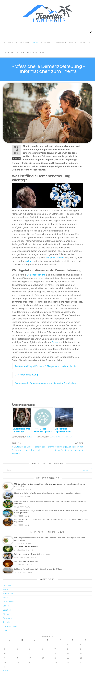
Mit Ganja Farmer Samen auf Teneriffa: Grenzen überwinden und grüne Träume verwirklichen (49, 485)
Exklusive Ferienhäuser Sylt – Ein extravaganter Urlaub (38, 569)
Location (7, 610)
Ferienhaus (11, 43)
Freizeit (24, 43)
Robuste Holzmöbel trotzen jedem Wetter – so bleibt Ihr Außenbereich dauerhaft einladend (50, 502)
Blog (42, 52)
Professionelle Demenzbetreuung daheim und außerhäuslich (45, 383)
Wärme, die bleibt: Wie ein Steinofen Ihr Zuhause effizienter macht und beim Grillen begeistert (51, 520)
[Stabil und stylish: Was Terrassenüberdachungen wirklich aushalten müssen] (8, 495)
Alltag (29, 261)
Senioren (68, 437)
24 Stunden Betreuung (26, 374)
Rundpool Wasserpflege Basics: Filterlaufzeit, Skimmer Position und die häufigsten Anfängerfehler (50, 511)
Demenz (53, 437)
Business (32, 52)
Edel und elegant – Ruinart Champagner (32, 554)
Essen (55, 342)
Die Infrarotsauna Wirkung (26, 561)
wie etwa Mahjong (55, 257)
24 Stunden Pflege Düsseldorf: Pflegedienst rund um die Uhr (45, 366)
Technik (8, 52)
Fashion (46, 43)
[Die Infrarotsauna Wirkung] (8, 563)
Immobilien (59, 43)
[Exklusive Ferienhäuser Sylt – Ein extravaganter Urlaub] (8, 570)
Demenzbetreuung (36, 275)
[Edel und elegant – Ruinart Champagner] (8, 556)
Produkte (84, 43)
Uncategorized (10, 626)
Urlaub (20, 52)
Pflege (73, 43)
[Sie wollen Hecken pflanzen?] (8, 548)
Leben (35, 43)
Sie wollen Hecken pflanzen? (26, 547)
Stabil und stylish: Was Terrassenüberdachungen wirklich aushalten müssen (47, 493)
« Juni (5, 670)
